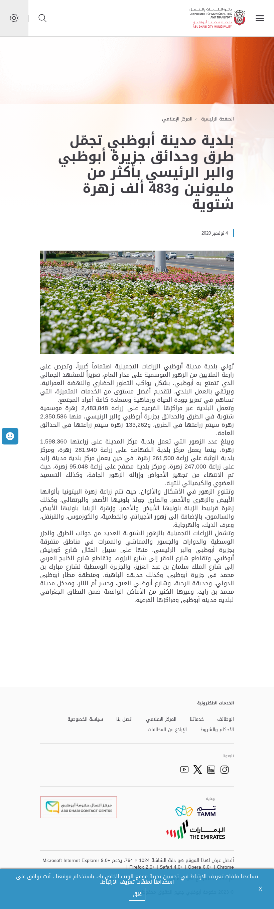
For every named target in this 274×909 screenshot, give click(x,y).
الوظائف (225, 719)
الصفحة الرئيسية (217, 118)
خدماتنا (197, 719)
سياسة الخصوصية (85, 719)
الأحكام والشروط (217, 729)
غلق (137, 894)
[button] (10, 436)
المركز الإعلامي (177, 118)
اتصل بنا (124, 719)
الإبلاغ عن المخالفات (167, 729)
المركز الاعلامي (161, 719)
